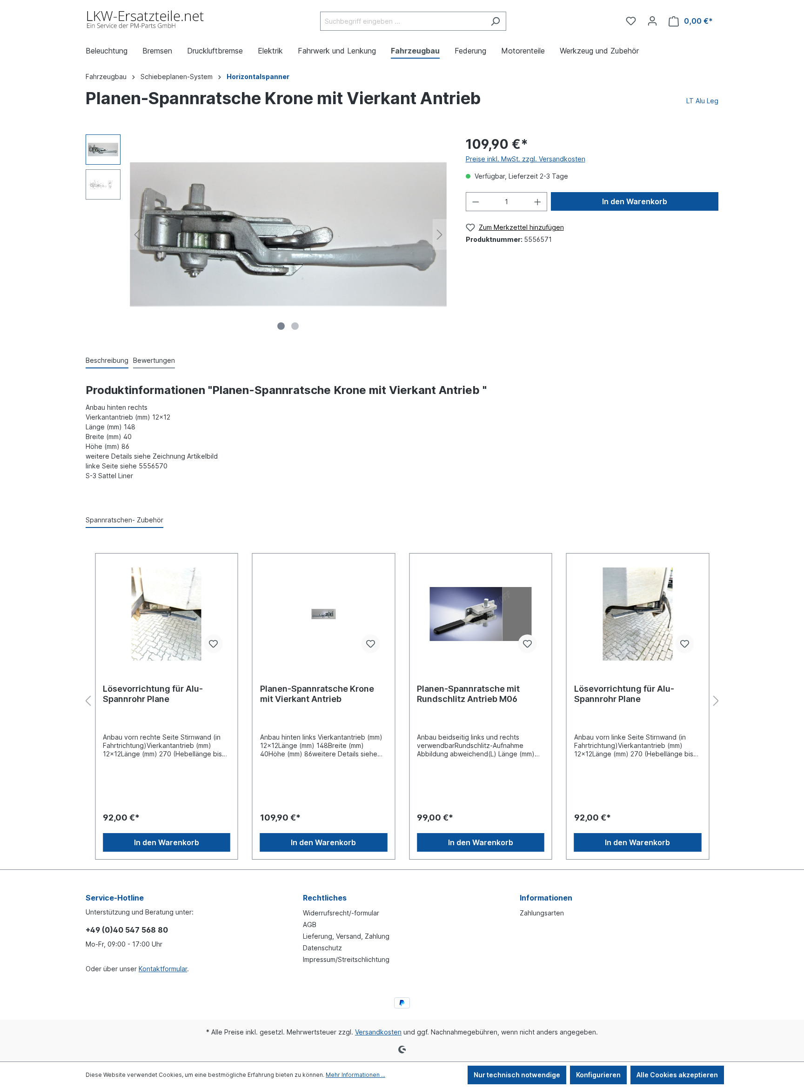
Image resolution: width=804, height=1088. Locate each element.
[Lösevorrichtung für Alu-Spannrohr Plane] (166, 614)
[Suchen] (495, 21)
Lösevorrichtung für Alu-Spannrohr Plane (153, 694)
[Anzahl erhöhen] (538, 201)
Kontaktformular (163, 969)
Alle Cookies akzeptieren (677, 1075)
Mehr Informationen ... (355, 1074)
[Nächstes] (440, 235)
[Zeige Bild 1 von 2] (281, 326)
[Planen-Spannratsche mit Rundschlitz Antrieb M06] (480, 614)
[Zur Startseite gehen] (146, 19)
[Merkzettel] (631, 21)
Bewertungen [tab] (154, 360)
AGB (309, 924)
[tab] (107, 360)
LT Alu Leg (702, 101)
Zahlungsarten (542, 913)
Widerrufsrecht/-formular (341, 913)
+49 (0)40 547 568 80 (127, 929)
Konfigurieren (598, 1075)
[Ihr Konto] (652, 21)
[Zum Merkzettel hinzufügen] (213, 643)
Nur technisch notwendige (517, 1075)
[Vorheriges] (137, 235)
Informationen (546, 897)
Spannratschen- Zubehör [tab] (124, 520)
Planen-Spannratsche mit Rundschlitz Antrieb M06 (468, 694)
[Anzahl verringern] (475, 201)
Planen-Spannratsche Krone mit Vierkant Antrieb (317, 694)
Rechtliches (325, 897)
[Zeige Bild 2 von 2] (295, 326)
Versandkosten (378, 1032)
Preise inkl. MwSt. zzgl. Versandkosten (525, 159)
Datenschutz (322, 948)
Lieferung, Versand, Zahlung (346, 936)
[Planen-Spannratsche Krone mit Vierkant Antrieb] (324, 614)
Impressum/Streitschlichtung (346, 959)
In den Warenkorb (634, 201)
